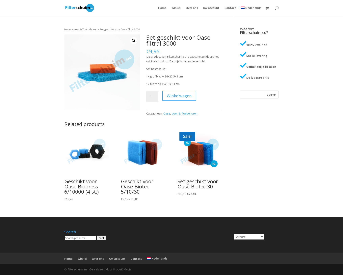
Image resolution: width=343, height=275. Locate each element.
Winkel (176, 8)
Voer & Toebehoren (85, 29)
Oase (166, 113)
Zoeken (272, 94)
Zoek (101, 238)
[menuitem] (251, 11)
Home (162, 8)
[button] (133, 40)
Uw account (211, 8)
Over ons (192, 8)
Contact (230, 8)
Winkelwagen (179, 95)
